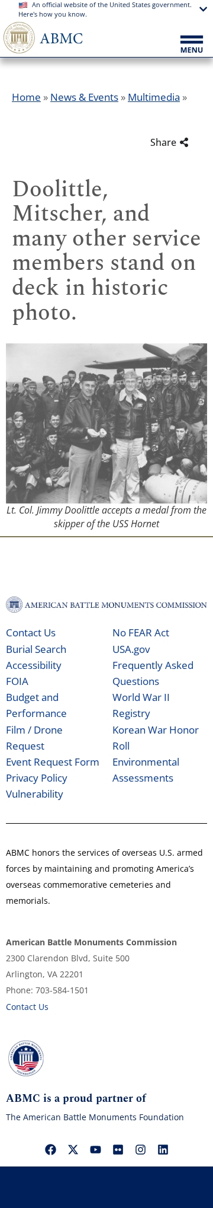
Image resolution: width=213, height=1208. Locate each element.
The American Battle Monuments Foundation (95, 1117)
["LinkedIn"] (162, 1149)
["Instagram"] (140, 1149)
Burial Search (36, 649)
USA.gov (131, 649)
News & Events (84, 97)
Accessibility (34, 665)
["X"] (73, 1149)
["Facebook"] (50, 1149)
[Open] (192, 45)
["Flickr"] (117, 1149)
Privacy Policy (36, 778)
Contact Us (31, 632)
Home (26, 97)
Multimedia (154, 97)
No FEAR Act (140, 632)
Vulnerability (34, 794)
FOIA (17, 681)
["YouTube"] (95, 1149)
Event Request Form (52, 762)
